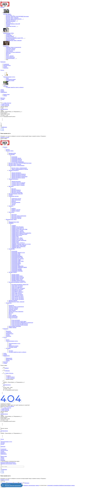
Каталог (2, 444)
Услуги (2, 439)
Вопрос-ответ (6, 94)
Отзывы (5, 66)
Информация (4, 453)
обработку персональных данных (31, 485)
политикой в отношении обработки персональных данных (61, 485)
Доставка (3, 442)
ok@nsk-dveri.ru (4, 109)
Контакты (3, 460)
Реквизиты (5, 67)
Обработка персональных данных (8, 463)
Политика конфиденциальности (8, 462)
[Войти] (1, 125)
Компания (3, 446)
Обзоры (5, 95)
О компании (6, 64)
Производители (7, 65)
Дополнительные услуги (6, 441)
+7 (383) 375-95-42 (7, 103)
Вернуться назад (4, 406)
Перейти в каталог (5, 137)
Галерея (2, 458)
